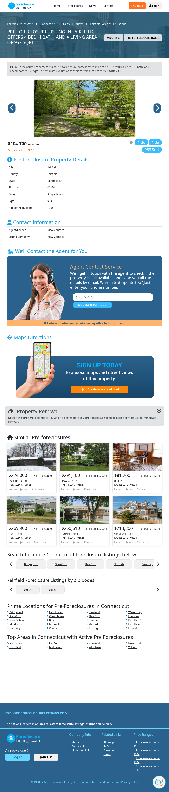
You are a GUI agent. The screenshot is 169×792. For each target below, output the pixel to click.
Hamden (94, 620)
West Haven (56, 616)
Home (57, 6)
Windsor (54, 628)
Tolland (132, 647)
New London (136, 643)
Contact (108, 6)
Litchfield (15, 647)
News (92, 6)
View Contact (55, 230)
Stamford (61, 564)
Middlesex (55, 647)
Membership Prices (83, 750)
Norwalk (119, 564)
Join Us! (46, 757)
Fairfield (54, 643)
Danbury (147, 564)
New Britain (16, 620)
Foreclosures (75, 6)
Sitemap (109, 742)
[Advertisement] (84, 672)
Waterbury (135, 612)
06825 (52, 590)
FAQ (106, 746)
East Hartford (136, 620)
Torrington (95, 628)
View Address (21, 150)
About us (77, 742)
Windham (95, 647)
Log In (17, 757)
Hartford (94, 612)
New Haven (56, 612)
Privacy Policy (129, 782)
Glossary (109, 750)
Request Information (92, 304)
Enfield (132, 628)
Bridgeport (31, 564)
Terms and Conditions (105, 782)
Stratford (90, 564)
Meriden (133, 616)
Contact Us (78, 746)
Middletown (16, 624)
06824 (28, 590)
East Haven (135, 624)
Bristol (53, 620)
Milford (93, 624)
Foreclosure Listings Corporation (69, 782)
